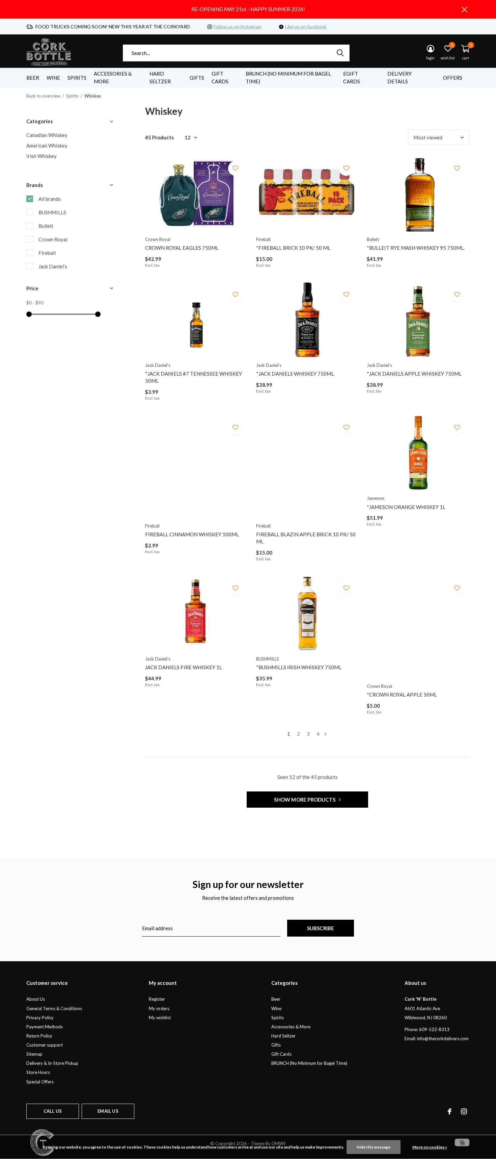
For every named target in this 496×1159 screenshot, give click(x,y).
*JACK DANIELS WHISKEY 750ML (295, 374)
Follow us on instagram (237, 26)
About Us (35, 999)
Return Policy (39, 1036)
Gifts (197, 78)
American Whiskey (46, 145)
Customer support (44, 1045)
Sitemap (34, 1054)
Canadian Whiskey (46, 135)
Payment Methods (44, 1026)
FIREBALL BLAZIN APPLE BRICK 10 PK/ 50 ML (306, 537)
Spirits (76, 78)
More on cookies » (429, 1147)
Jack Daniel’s (52, 266)
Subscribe (320, 928)
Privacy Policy (40, 1017)
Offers (452, 78)
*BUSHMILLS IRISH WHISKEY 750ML (298, 667)
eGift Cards (351, 77)
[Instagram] (464, 1111)
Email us (108, 1111)
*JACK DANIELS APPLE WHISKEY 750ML (414, 374)
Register (157, 999)
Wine (53, 78)
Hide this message (373, 1147)
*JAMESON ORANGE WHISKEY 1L (406, 507)
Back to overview (43, 96)
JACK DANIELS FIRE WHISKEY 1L (183, 667)
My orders (159, 1008)
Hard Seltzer (160, 77)
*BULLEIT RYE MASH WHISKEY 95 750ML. (416, 248)
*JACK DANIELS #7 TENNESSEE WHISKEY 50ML (193, 377)
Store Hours (38, 1072)
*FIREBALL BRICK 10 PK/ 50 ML (293, 248)
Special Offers (40, 1081)
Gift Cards (220, 77)
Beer (32, 78)
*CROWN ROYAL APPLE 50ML (402, 695)
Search (340, 53)
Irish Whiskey (41, 156)
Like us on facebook (306, 26)
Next (325, 734)
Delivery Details (399, 77)
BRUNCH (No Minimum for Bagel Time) (288, 77)
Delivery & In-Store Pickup (52, 1063)
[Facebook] (449, 1111)
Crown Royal (52, 239)
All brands (49, 199)
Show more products (305, 800)
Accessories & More (113, 77)
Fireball (47, 253)
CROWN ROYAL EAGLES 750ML (182, 248)
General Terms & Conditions (54, 1008)
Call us (53, 1111)
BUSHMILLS (52, 212)
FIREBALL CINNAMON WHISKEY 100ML (192, 534)
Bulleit (45, 226)
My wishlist (160, 1017)
